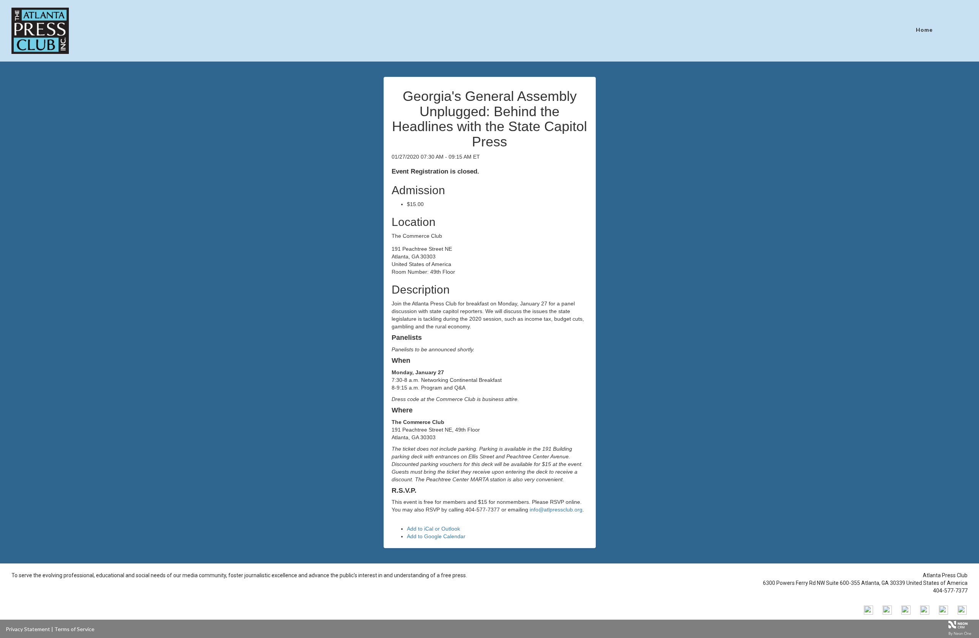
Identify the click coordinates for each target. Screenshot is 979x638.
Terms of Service (74, 629)
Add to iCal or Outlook (433, 529)
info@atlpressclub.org (556, 510)
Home (924, 29)
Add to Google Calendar (436, 536)
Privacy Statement (28, 629)
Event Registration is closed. (435, 171)
